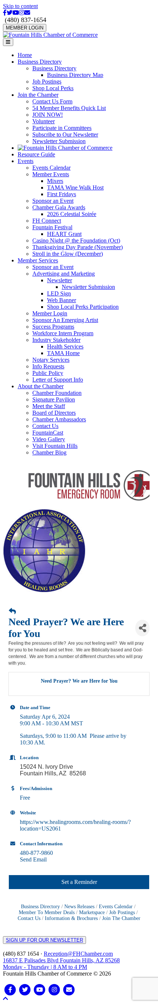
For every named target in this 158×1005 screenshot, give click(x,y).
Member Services (38, 260)
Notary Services (50, 360)
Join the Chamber (38, 95)
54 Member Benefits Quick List (69, 108)
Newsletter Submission (59, 141)
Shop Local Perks (52, 88)
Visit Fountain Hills (55, 446)
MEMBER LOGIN (24, 28)
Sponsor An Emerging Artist (65, 320)
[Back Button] (12, 612)
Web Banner (61, 300)
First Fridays (61, 194)
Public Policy (47, 373)
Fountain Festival (52, 227)
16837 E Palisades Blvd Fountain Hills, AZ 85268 (61, 963)
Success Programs (53, 326)
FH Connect (46, 220)
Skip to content (20, 6)
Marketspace (92, 912)
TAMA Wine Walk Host (75, 187)
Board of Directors (54, 413)
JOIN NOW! (47, 115)
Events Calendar (51, 167)
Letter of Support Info (57, 379)
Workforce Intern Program (62, 333)
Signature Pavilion (53, 399)
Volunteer (43, 121)
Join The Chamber (121, 918)
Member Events (50, 174)
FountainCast (47, 432)
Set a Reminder (79, 882)
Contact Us (45, 426)
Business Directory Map (75, 75)
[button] (5, 998)
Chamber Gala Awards (58, 207)
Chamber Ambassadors (59, 419)
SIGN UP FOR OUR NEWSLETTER (44, 940)
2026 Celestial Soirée (71, 214)
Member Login (49, 313)
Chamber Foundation (57, 393)
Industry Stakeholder (56, 340)
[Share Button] (142, 628)
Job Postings (46, 81)
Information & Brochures (71, 918)
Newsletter (59, 280)
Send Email (33, 859)
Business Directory (40, 62)
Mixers (55, 181)
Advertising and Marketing (63, 273)
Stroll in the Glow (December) (67, 254)
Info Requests (48, 366)
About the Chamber (41, 386)
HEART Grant (64, 234)
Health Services (65, 346)
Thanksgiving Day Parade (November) (77, 247)
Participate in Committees (61, 128)
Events (25, 161)
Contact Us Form (52, 101)
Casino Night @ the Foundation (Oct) (76, 240)
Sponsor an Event (52, 201)
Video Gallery (48, 439)
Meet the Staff (48, 406)
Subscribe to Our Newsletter (65, 134)
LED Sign (59, 293)
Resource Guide (36, 154)
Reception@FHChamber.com (78, 954)
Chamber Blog (49, 452)
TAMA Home (63, 353)
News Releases (79, 906)
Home (25, 55)
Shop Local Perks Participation (83, 307)
